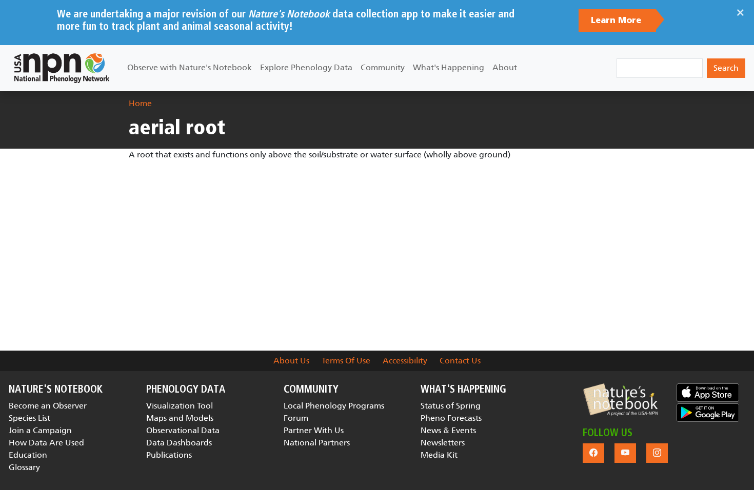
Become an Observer (48, 406)
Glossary (24, 467)
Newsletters (443, 442)
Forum (296, 418)
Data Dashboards (179, 442)
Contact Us (460, 360)
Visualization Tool (179, 406)
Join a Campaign (40, 430)
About (504, 67)
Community (383, 67)
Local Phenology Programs (334, 406)
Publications (169, 455)
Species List (29, 418)
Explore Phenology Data (306, 67)
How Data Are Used (46, 442)
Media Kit (439, 455)
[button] (620, 399)
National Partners (317, 442)
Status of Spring (451, 406)
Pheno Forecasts (451, 418)
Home (140, 103)
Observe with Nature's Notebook (189, 67)
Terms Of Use (346, 360)
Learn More (617, 20)
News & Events (448, 430)
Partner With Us (314, 430)
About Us (291, 360)
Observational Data (183, 430)
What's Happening (448, 67)
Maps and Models (179, 418)
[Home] (62, 68)
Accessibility (405, 360)
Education (28, 455)
